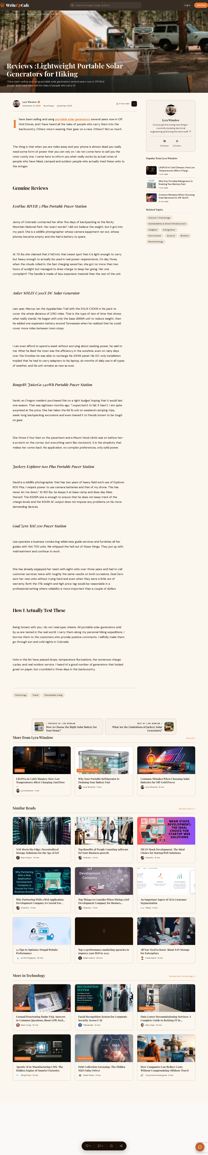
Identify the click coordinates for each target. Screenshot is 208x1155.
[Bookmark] (111, 1146)
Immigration (169, 229)
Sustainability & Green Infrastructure (167, 223)
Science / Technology (159, 217)
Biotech (185, 235)
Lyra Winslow (30, 101)
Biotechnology (155, 241)
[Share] (121, 1146)
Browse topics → (187, 808)
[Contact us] (200, 1146)
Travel (36, 695)
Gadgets (152, 229)
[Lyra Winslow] (16, 104)
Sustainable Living (53, 695)
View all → (191, 738)
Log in (187, 5)
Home (7, 14)
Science (171, 235)
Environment (154, 235)
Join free (201, 5)
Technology (18, 14)
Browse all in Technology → (182, 976)
